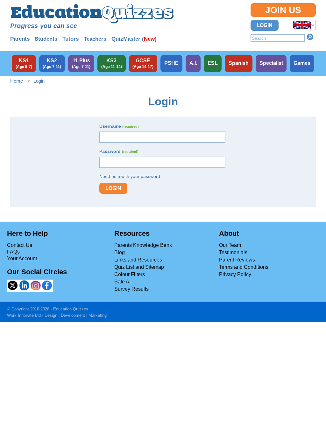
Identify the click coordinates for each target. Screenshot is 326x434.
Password (118, 151)
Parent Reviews (237, 259)
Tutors (70, 39)
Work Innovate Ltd (24, 315)
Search (310, 37)
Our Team (230, 245)
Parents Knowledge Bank (143, 245)
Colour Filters (129, 274)
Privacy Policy (235, 274)
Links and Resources (138, 259)
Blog (119, 252)
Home (16, 81)
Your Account (22, 258)
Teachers (95, 39)
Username (119, 126)
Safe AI (122, 281)
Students (46, 39)
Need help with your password (129, 176)
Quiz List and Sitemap (139, 267)
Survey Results (131, 289)
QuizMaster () (134, 39)
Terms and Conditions (243, 267)
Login (265, 25)
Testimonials (233, 252)
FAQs (13, 251)
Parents (20, 39)
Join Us (283, 10)
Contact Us (19, 245)
